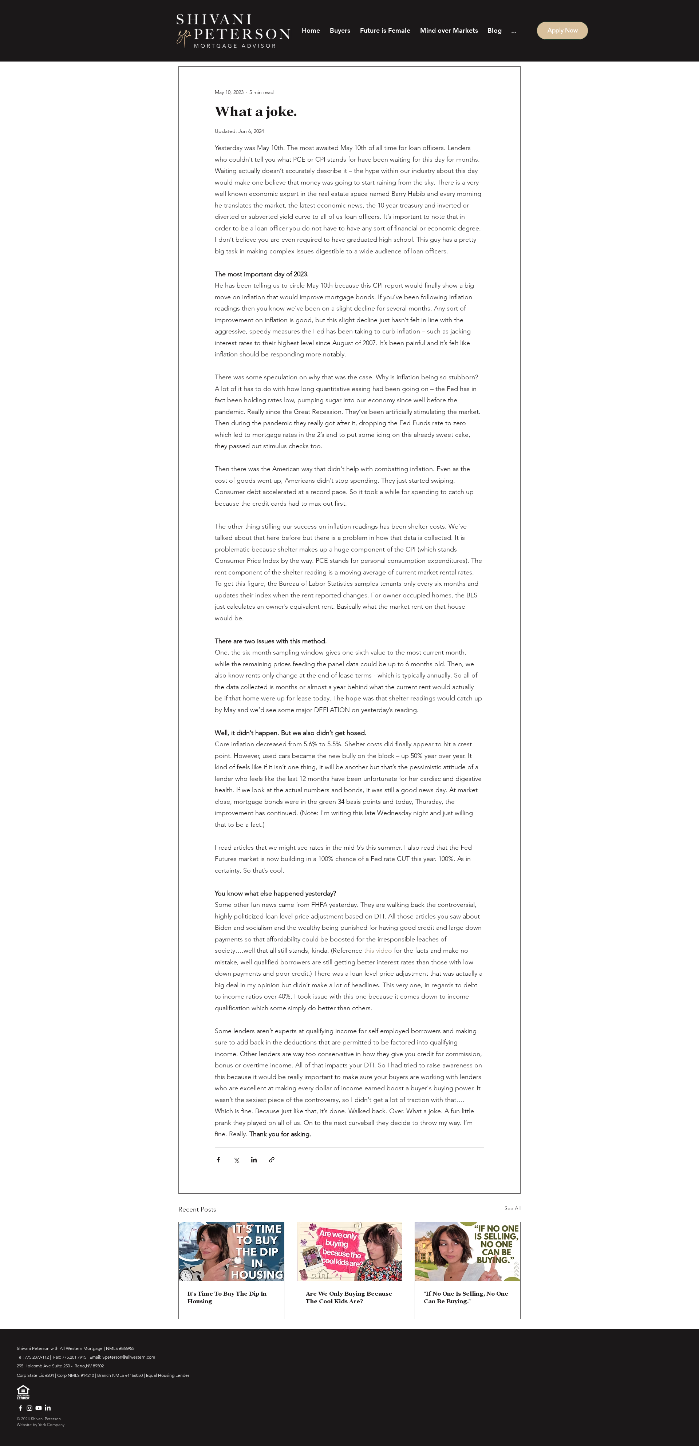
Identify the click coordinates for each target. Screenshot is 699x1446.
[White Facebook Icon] (20, 1408)
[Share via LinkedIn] (253, 1159)
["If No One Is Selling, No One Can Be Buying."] (467, 1251)
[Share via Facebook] (218, 1159)
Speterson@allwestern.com (128, 1357)
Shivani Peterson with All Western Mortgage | (61, 1348)
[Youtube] (38, 1408)
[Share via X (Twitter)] (236, 1159)
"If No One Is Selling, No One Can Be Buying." (466, 1297)
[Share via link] (271, 1159)
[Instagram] (29, 1408)
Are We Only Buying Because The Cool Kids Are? (349, 1297)
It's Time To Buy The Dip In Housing (226, 1297)
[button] (339, 30)
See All (513, 1208)
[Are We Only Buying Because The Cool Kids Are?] (349, 1251)
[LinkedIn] (47, 1408)
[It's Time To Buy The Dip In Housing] (231, 1251)
